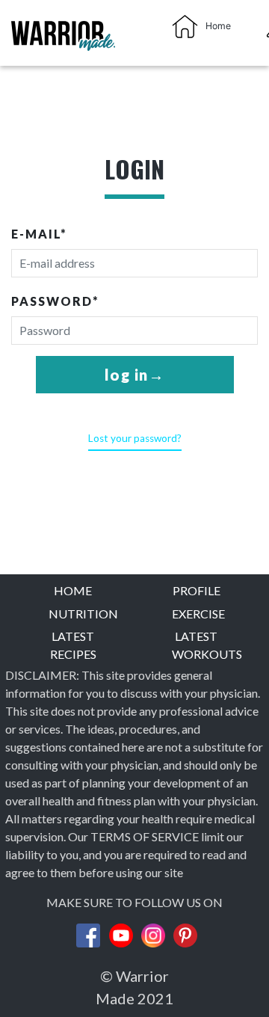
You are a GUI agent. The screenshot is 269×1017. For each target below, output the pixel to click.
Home (73, 590)
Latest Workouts (196, 645)
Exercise (196, 613)
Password (55, 301)
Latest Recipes (73, 645)
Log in (127, 375)
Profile (196, 590)
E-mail (39, 234)
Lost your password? (135, 438)
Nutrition (73, 613)
